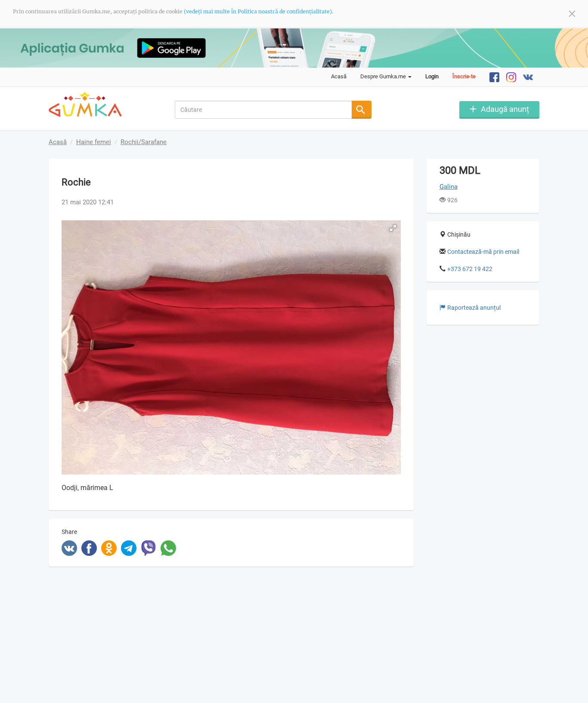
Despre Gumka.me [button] (383, 76)
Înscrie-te (464, 76)
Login (432, 76)
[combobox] (264, 110)
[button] (393, 228)
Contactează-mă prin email (483, 251)
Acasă (339, 76)
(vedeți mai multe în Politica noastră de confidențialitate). (258, 11)
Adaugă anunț (505, 109)
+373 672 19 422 (469, 268)
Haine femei (93, 142)
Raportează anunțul (474, 307)
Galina (448, 187)
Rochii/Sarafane (144, 142)
